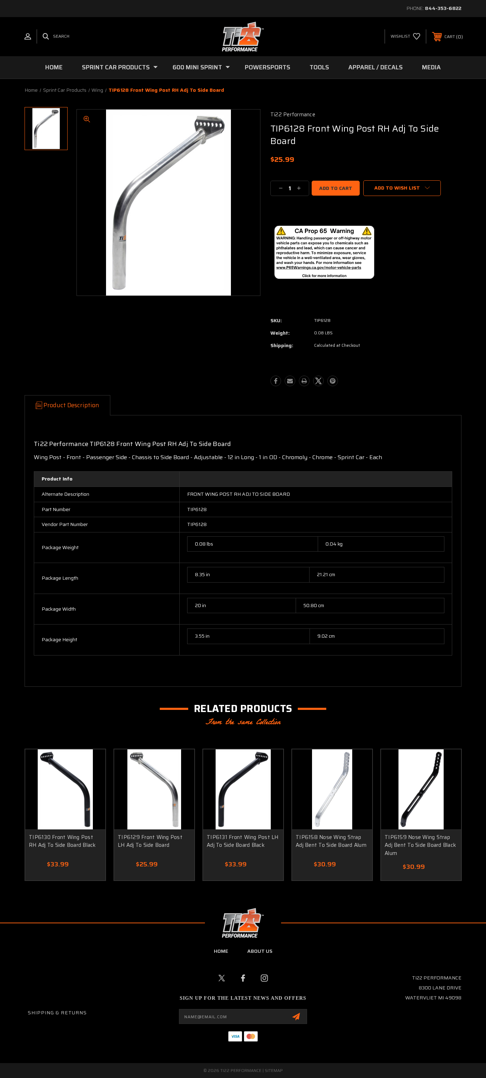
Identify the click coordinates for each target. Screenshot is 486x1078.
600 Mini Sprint (197, 67)
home (221, 951)
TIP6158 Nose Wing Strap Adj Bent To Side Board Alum (331, 841)
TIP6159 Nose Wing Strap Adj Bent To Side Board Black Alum (420, 845)
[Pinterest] (332, 381)
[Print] (304, 381)
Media (431, 67)
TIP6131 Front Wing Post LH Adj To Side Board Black (243, 841)
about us (260, 951)
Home (54, 67)
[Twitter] (318, 381)
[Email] (290, 381)
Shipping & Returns (57, 1012)
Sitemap (274, 1070)
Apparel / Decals (375, 67)
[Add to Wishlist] (91, 763)
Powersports (267, 67)
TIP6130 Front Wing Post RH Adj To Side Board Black (62, 841)
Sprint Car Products (116, 67)
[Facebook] (275, 381)
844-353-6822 (443, 8)
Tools (319, 67)
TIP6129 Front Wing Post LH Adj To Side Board (150, 841)
